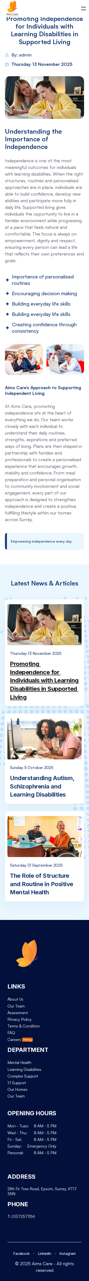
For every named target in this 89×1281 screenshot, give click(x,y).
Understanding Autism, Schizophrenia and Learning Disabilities (43, 786)
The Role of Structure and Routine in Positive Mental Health (42, 884)
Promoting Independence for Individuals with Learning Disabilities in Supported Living (45, 680)
